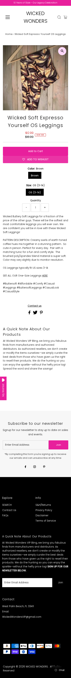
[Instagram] (34, 467)
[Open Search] (59, 17)
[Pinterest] (44, 467)
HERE (45, 275)
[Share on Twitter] (35, 313)
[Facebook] (25, 467)
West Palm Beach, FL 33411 (18, 606)
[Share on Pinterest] (41, 313)
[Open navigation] (10, 17)
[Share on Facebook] (29, 313)
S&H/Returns (43, 505)
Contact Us (9, 510)
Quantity (35, 200)
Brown (35, 175)
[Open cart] (65, 17)
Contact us (35, 306)
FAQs (5, 515)
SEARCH (7, 505)
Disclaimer (42, 515)
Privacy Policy (44, 510)
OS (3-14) (35, 192)
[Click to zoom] (62, 51)
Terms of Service (46, 520)
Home (9, 34)
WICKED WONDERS (37, 666)
